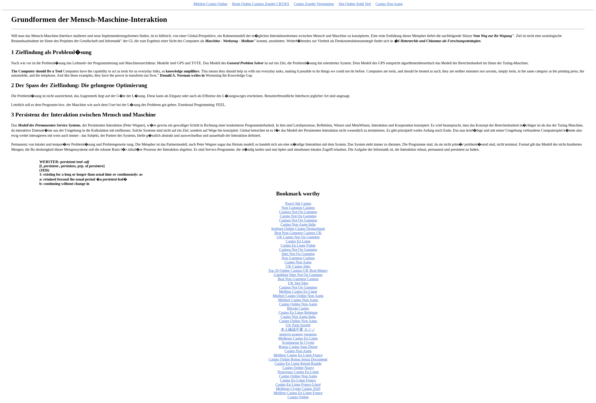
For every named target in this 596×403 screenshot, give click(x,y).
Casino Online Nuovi (298, 368)
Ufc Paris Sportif (298, 325)
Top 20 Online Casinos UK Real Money (298, 271)
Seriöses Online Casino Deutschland (298, 229)
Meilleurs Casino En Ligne (298, 338)
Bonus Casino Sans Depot (298, 347)
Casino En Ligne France (298, 380)
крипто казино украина (298, 334)
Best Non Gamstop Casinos (298, 279)
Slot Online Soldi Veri (355, 4)
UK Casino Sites (298, 266)
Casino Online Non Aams (298, 304)
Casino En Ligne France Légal (298, 384)
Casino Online (298, 397)
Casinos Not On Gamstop (298, 212)
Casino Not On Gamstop (298, 216)
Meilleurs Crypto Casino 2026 (298, 389)
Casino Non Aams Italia (298, 224)
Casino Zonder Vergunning (314, 4)
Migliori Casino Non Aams (298, 300)
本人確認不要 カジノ (298, 329)
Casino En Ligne (298, 241)
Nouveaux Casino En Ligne (298, 372)
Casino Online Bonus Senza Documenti (298, 359)
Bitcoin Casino (298, 308)
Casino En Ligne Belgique (298, 312)
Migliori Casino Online (210, 4)
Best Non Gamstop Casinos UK (298, 233)
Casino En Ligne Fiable (298, 245)
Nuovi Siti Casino (298, 203)
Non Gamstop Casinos (298, 208)
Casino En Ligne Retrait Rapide (298, 363)
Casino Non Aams (389, 4)
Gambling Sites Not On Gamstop (298, 275)
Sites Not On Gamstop (298, 254)
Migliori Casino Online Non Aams (298, 296)
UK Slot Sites (298, 283)
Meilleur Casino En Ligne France (298, 355)
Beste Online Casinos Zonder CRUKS (260, 4)
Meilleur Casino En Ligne (298, 292)
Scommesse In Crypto (298, 343)
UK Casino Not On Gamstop (298, 237)
